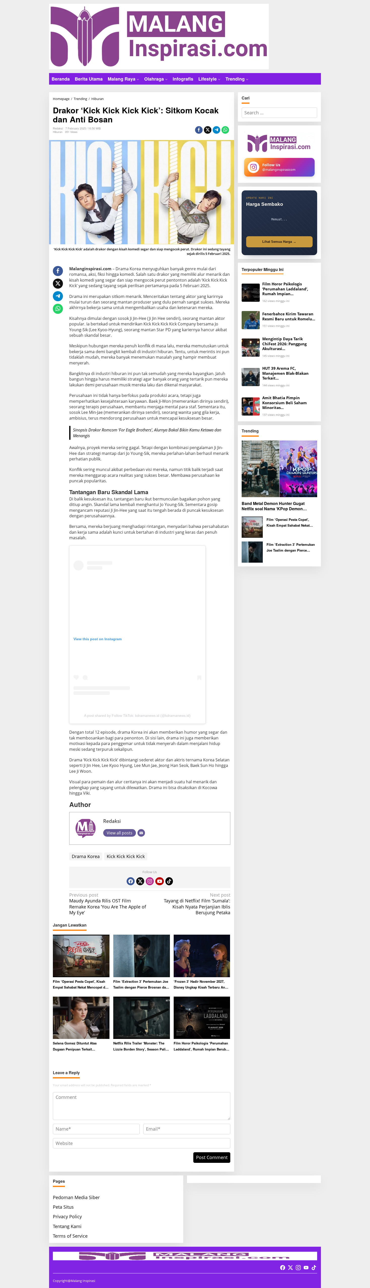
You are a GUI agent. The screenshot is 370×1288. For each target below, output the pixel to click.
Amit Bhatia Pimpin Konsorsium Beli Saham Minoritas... (284, 402)
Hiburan (57, 132)
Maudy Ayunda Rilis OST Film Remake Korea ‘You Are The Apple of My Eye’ (107, 904)
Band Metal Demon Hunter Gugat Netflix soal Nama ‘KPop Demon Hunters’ (273, 506)
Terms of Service (70, 1236)
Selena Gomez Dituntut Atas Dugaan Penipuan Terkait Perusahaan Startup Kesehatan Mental (77, 1046)
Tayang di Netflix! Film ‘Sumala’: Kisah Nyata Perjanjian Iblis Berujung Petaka (197, 904)
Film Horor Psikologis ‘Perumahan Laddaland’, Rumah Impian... (285, 289)
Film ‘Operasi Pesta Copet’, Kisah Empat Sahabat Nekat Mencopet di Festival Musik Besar (79, 984)
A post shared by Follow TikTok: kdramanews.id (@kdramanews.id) (137, 716)
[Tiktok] (169, 881)
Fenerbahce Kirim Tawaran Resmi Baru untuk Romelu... (288, 316)
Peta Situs (63, 1207)
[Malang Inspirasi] (159, 36)
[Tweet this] (207, 130)
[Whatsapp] (225, 130)
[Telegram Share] (216, 130)
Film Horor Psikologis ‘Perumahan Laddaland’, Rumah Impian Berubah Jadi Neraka (202, 1046)
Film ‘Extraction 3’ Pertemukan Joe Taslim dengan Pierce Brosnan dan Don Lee (140, 984)
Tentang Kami (67, 1226)
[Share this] (199, 130)
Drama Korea (86, 856)
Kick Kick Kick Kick (126, 856)
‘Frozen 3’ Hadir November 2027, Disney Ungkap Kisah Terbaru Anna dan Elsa (201, 984)
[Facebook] (131, 881)
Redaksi (112, 821)
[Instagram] (150, 881)
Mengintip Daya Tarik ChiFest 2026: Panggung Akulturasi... (284, 343)
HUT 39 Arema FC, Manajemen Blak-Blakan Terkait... (285, 373)
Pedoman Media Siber (76, 1197)
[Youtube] (159, 881)
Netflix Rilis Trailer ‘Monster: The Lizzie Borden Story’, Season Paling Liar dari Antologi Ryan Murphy (141, 1046)
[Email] (141, 833)
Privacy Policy (67, 1216)
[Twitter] (140, 881)
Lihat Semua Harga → (279, 242)
